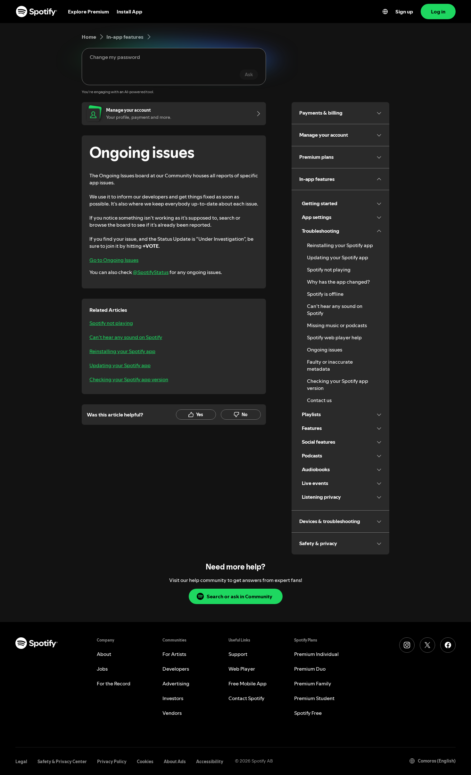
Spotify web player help (334, 337)
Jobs (102, 668)
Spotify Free (308, 712)
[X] (427, 645)
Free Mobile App (247, 683)
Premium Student (314, 698)
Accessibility (209, 761)
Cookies (145, 761)
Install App (129, 11)
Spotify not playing (111, 323)
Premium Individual (316, 654)
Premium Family (312, 683)
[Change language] (385, 11)
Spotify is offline (325, 293)
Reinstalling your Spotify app (122, 351)
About (104, 654)
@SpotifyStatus (151, 272)
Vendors (172, 712)
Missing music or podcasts (337, 325)
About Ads (175, 761)
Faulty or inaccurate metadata (330, 365)
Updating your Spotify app (120, 365)
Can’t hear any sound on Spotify (125, 337)
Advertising (175, 683)
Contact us (319, 400)
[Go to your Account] (256, 113)
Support (237, 654)
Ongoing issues (324, 349)
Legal (21, 761)
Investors (172, 698)
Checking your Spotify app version (128, 379)
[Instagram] (407, 645)
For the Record (113, 683)
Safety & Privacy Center (62, 761)
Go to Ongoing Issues (113, 259)
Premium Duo (310, 668)
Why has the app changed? (338, 281)
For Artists (174, 654)
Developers (175, 668)
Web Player (241, 668)
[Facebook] (448, 645)
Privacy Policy (112, 761)
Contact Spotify (246, 698)
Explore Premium (88, 11)
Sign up (404, 11)
